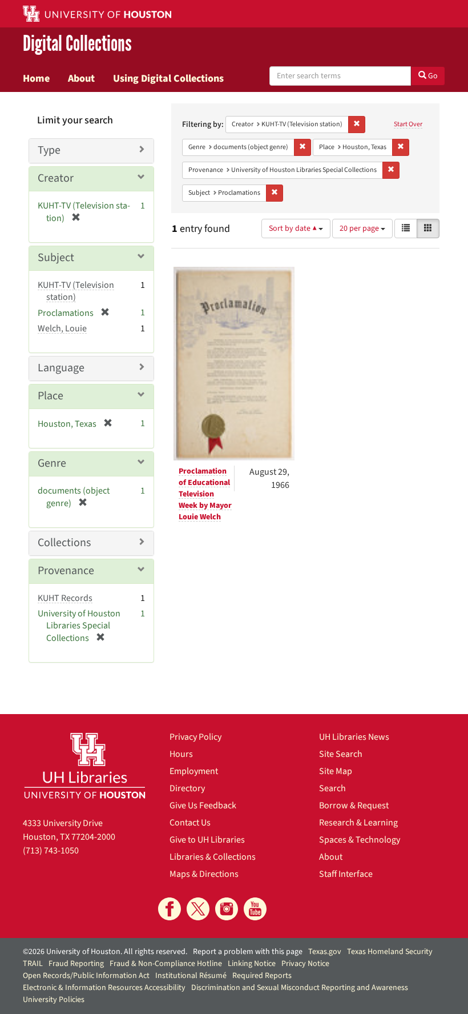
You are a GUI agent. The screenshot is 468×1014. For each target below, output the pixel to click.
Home (36, 78)
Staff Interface (346, 874)
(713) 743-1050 (51, 850)
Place (50, 396)
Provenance (66, 571)
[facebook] (169, 908)
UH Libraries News (354, 737)
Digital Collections (77, 43)
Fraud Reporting (76, 963)
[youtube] (255, 908)
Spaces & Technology (359, 839)
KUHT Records (65, 598)
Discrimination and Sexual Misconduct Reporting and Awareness (299, 987)
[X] (198, 908)
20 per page (360, 228)
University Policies (53, 999)
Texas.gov (324, 951)
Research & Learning (358, 822)
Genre (52, 463)
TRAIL (33, 963)
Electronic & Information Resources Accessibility (104, 987)
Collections (64, 543)
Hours (181, 754)
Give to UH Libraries (207, 839)
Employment (194, 771)
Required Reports (262, 975)
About (81, 78)
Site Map (335, 771)
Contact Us (190, 822)
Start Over (408, 124)
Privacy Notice (305, 963)
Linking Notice (252, 963)
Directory (187, 788)
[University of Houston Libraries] (85, 765)
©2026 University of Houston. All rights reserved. (105, 951)
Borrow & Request (354, 805)
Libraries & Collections (213, 857)
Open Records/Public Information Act (86, 975)
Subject (56, 258)
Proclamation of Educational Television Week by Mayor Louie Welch (205, 494)
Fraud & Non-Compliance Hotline (166, 963)
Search (332, 788)
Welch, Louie (62, 328)
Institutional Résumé (191, 975)
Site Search (340, 754)
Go (432, 76)
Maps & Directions (204, 874)
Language (61, 368)
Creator (56, 178)
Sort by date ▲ (293, 228)
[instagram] (226, 908)
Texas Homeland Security (390, 951)
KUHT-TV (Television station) (76, 291)
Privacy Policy (195, 737)
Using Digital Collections (168, 78)
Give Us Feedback (203, 805)
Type (49, 150)
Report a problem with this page (247, 951)
